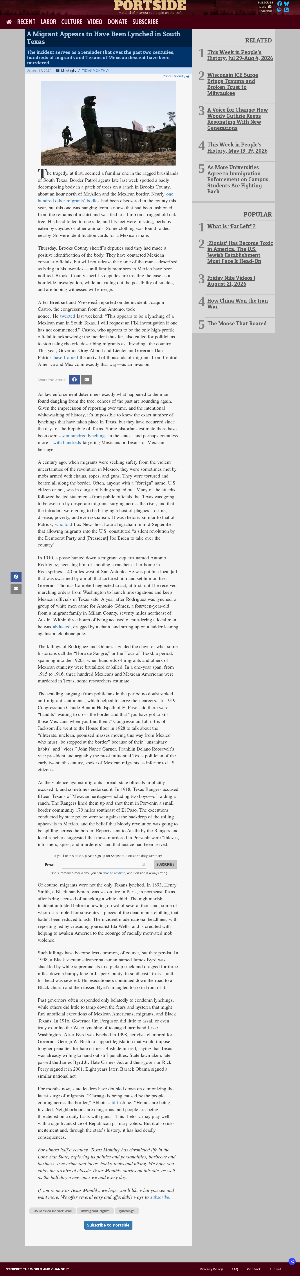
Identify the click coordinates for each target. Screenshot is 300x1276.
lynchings (127, 1211)
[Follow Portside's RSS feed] (286, 11)
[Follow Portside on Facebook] (279, 5)
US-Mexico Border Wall (53, 1211)
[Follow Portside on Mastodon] (279, 11)
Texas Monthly (95, 70)
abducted (61, 626)
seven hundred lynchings (82, 435)
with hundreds (67, 442)
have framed (66, 357)
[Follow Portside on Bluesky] (287, 5)
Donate (117, 21)
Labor (48, 21)
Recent (26, 21)
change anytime (114, 873)
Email (50, 864)
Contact (254, 1269)
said (111, 1102)
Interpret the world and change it (36, 1269)
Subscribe (145, 21)
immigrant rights (95, 1211)
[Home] (150, 4)
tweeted (67, 315)
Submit (275, 1269)
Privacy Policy (211, 1269)
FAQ (235, 1269)
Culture (71, 21)
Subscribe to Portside (108, 1225)
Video (94, 21)
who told (63, 524)
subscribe (159, 1196)
